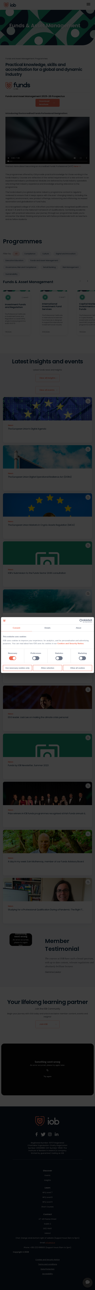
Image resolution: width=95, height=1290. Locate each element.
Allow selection (47, 668)
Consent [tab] (16, 628)
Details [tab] (48, 628)
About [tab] (78, 628)
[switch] (35, 658)
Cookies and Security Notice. (70, 643)
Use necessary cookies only (17, 668)
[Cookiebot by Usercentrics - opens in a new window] (81, 621)
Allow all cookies (77, 668)
